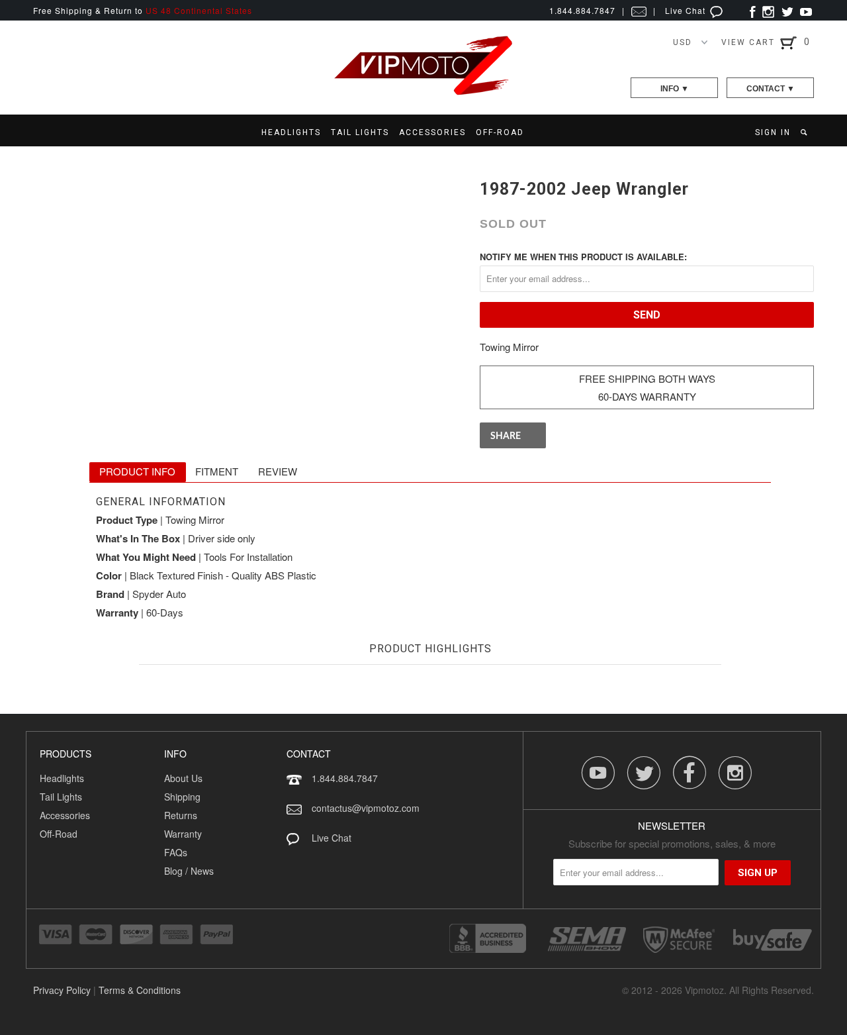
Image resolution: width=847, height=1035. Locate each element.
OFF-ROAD (500, 132)
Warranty (183, 833)
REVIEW (277, 471)
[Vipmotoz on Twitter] (787, 10)
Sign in (773, 132)
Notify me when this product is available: (583, 256)
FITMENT (216, 471)
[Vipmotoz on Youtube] (806, 10)
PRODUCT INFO (137, 471)
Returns (180, 815)
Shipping (182, 796)
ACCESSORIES (432, 132)
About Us (183, 778)
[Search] (805, 132)
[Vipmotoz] (423, 92)
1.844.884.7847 (345, 778)
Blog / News (189, 870)
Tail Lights (61, 796)
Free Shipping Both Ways (647, 378)
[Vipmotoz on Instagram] (768, 10)
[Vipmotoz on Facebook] (753, 10)
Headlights (62, 778)
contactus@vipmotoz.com (366, 807)
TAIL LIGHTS (360, 132)
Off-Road (58, 833)
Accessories (65, 815)
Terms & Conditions (140, 990)
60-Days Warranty (647, 396)
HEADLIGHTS (291, 132)
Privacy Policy (62, 990)
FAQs (175, 852)
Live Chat (686, 10)
